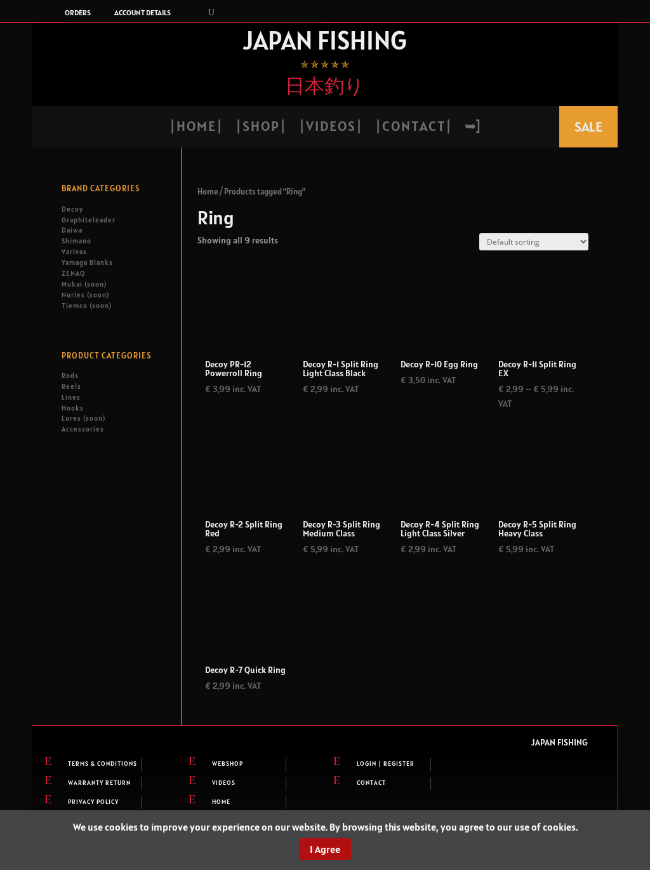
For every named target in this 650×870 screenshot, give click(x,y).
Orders (78, 12)
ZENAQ (73, 273)
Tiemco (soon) (87, 305)
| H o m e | (195, 128)
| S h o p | (260, 128)
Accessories (83, 429)
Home (207, 191)
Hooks (73, 408)
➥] (472, 128)
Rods (70, 375)
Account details (142, 12)
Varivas (74, 251)
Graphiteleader (89, 219)
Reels (71, 386)
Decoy (72, 209)
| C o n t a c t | (413, 128)
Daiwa (72, 230)
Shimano (76, 240)
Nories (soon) (85, 294)
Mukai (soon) (84, 284)
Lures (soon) (83, 418)
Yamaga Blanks (87, 262)
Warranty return (99, 782)
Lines (71, 397)
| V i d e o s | (330, 128)
